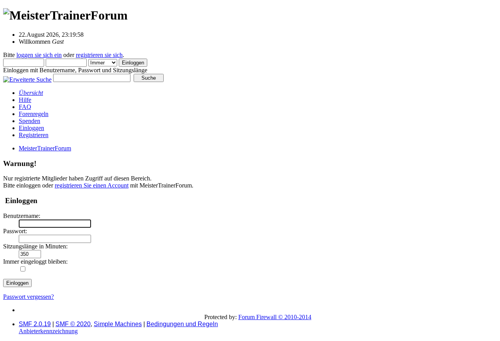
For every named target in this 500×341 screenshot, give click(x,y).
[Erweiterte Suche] (27, 77)
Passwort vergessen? (28, 296)
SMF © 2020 (73, 324)
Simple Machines (118, 324)
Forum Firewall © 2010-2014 (274, 317)
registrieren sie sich (99, 55)
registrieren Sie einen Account (92, 185)
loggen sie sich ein (39, 55)
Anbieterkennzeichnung (48, 331)
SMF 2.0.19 (35, 324)
